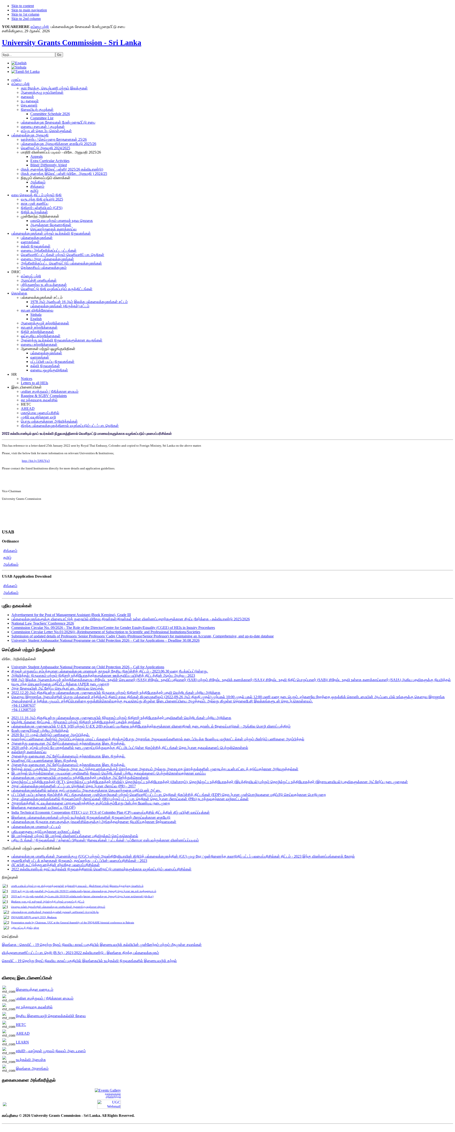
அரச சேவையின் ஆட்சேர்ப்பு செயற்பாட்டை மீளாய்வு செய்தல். (57, 688)
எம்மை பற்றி (40, 27)
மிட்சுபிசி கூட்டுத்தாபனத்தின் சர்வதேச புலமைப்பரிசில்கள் (55, 865)
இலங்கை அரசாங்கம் (32, 1069)
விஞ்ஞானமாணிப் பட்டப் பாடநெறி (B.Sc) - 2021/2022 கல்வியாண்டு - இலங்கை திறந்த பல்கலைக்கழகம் (80, 953)
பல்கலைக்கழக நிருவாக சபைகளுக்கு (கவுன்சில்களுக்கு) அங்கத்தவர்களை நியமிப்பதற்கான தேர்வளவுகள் (93, 822)
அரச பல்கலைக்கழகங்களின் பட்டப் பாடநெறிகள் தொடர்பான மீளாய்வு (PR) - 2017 (73, 786)
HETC (21, 1025)
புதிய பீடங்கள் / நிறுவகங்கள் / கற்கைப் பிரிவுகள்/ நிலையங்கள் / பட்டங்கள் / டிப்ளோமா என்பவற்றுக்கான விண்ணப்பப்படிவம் (105, 840)
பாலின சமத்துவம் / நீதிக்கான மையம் (44, 998)
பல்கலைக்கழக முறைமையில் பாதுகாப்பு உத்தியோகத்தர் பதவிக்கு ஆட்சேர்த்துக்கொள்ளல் (80, 778)
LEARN (22, 1042)
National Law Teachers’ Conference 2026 (42, 623)
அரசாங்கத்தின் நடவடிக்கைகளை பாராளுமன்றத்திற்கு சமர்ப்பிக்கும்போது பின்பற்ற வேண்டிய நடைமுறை (90, 803)
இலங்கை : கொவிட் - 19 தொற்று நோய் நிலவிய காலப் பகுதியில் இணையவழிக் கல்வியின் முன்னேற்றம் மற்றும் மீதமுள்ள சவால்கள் (102, 945)
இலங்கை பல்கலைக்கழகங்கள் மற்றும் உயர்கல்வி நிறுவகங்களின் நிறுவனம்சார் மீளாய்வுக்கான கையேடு (90, 817)
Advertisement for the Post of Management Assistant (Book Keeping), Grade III (71, 615)
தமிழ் (7, 558)
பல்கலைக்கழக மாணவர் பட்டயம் (36, 827)
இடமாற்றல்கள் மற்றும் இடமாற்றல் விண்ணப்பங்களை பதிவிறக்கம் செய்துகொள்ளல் (74, 836)
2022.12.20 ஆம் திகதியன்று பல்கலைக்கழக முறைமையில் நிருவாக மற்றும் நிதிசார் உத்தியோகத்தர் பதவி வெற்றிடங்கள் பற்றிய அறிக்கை (115, 693)
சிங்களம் (10, 551)
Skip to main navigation (29, 10)
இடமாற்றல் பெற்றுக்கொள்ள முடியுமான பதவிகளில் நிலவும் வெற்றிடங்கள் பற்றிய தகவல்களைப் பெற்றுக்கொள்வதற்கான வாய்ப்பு (108, 773)
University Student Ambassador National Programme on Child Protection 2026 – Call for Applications (87, 667)
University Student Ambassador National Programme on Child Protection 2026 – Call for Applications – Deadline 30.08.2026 (105, 640)
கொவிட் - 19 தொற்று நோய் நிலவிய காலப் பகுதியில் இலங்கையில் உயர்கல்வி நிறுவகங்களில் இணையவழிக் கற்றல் (89, 961)
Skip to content (22, 6)
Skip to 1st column (25, 14)
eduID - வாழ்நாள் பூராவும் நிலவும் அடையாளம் (51, 1051)
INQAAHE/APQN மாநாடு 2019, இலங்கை (34, 917)
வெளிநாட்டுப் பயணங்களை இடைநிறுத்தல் (44, 760)
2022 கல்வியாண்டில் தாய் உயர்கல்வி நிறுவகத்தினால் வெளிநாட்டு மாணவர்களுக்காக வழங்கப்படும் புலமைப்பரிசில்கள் (101, 869)
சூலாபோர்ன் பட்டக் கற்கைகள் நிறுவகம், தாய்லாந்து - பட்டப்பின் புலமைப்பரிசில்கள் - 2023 (79, 861)
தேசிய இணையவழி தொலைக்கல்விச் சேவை (51, 1016)
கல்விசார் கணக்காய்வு (28, 752)
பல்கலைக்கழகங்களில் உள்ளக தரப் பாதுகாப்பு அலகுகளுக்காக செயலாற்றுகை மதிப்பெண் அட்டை (86, 790)
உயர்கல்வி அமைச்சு (31, 1060)
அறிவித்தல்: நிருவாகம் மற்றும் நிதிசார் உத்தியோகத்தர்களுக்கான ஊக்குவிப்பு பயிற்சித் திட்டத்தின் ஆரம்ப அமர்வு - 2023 (103, 676)
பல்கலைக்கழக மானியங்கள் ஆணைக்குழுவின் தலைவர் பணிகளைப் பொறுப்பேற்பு (55, 912)
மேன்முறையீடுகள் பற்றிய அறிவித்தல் (40, 731)
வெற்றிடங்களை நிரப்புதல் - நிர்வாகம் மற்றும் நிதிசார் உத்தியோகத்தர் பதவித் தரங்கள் (76, 722)
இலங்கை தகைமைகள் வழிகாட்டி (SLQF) (43, 807)
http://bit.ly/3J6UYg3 (36, 461)
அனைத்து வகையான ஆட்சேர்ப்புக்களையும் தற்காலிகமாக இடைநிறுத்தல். (68, 743)
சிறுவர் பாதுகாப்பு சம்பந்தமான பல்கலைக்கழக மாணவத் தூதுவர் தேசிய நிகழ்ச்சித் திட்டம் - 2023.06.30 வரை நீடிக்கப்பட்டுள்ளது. (109, 671)
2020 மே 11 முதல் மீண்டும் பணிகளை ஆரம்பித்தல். (50, 735)
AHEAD (23, 1033)
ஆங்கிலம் (10, 564)
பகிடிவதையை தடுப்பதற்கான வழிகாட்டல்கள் (45, 832)
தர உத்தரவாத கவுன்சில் (34, 1007)
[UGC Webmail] (109, 1104)
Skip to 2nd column (26, 19)
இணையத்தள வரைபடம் (34, 989)
